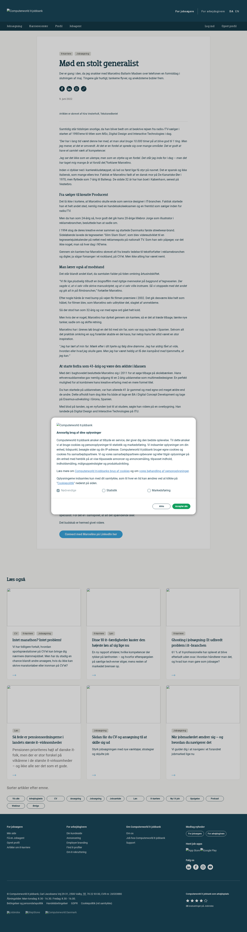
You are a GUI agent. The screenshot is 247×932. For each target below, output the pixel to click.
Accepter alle (181, 506)
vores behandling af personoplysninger (164, 471)
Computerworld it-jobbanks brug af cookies (102, 471)
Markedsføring (161, 490)
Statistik (112, 490)
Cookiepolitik (66, 483)
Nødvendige (68, 490)
